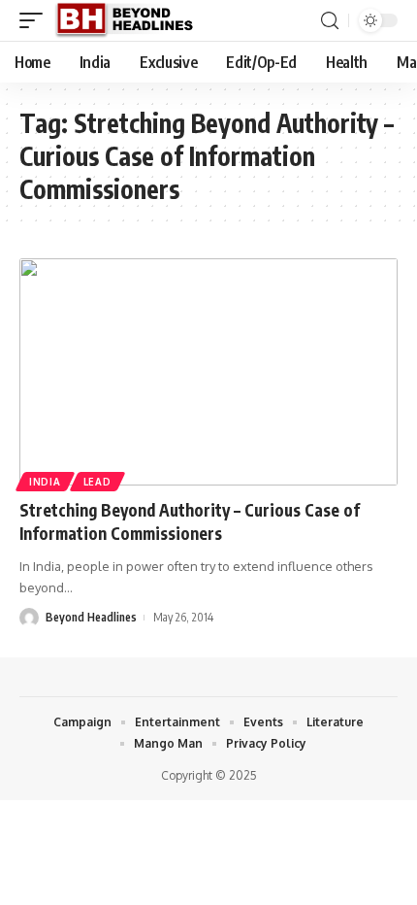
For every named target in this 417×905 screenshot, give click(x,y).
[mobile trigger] (35, 20)
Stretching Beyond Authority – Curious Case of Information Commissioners (189, 521)
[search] (329, 21)
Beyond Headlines (91, 617)
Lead (97, 481)
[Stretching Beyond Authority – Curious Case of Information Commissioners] (208, 372)
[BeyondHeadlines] (131, 20)
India (45, 481)
